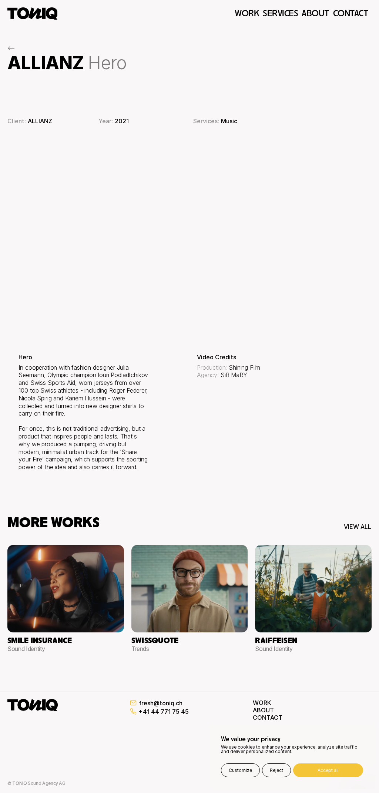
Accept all (328, 770)
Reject (276, 770)
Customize (240, 770)
